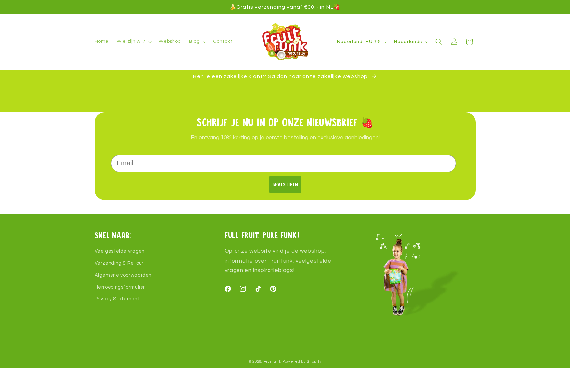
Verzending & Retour (119, 263)
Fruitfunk (272, 361)
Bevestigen (285, 184)
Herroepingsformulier (120, 287)
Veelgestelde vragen (120, 251)
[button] (134, 42)
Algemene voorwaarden (123, 275)
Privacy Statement (117, 299)
